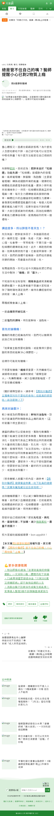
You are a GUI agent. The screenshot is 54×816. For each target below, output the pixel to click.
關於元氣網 (8, 801)
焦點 (4, 8)
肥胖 (12, 168)
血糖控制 (44, 604)
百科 (40, 8)
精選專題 (29, 801)
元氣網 (9, 64)
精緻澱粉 (41, 521)
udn (3, 64)
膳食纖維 (32, 604)
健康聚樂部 (19, 801)
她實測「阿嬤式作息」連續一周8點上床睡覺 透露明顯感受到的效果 (30, 20)
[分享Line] (20, 13)
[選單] (50, 3)
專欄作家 (31, 806)
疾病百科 (39, 801)
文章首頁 (22, 806)
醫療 (32, 8)
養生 (12, 8)
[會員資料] (46, 3)
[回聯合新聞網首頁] (3, 3)
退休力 (47, 801)
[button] (50, 8)
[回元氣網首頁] (9, 3)
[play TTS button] (13, 140)
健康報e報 (14, 790)
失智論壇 (22, 8)
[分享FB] (7, 13)
